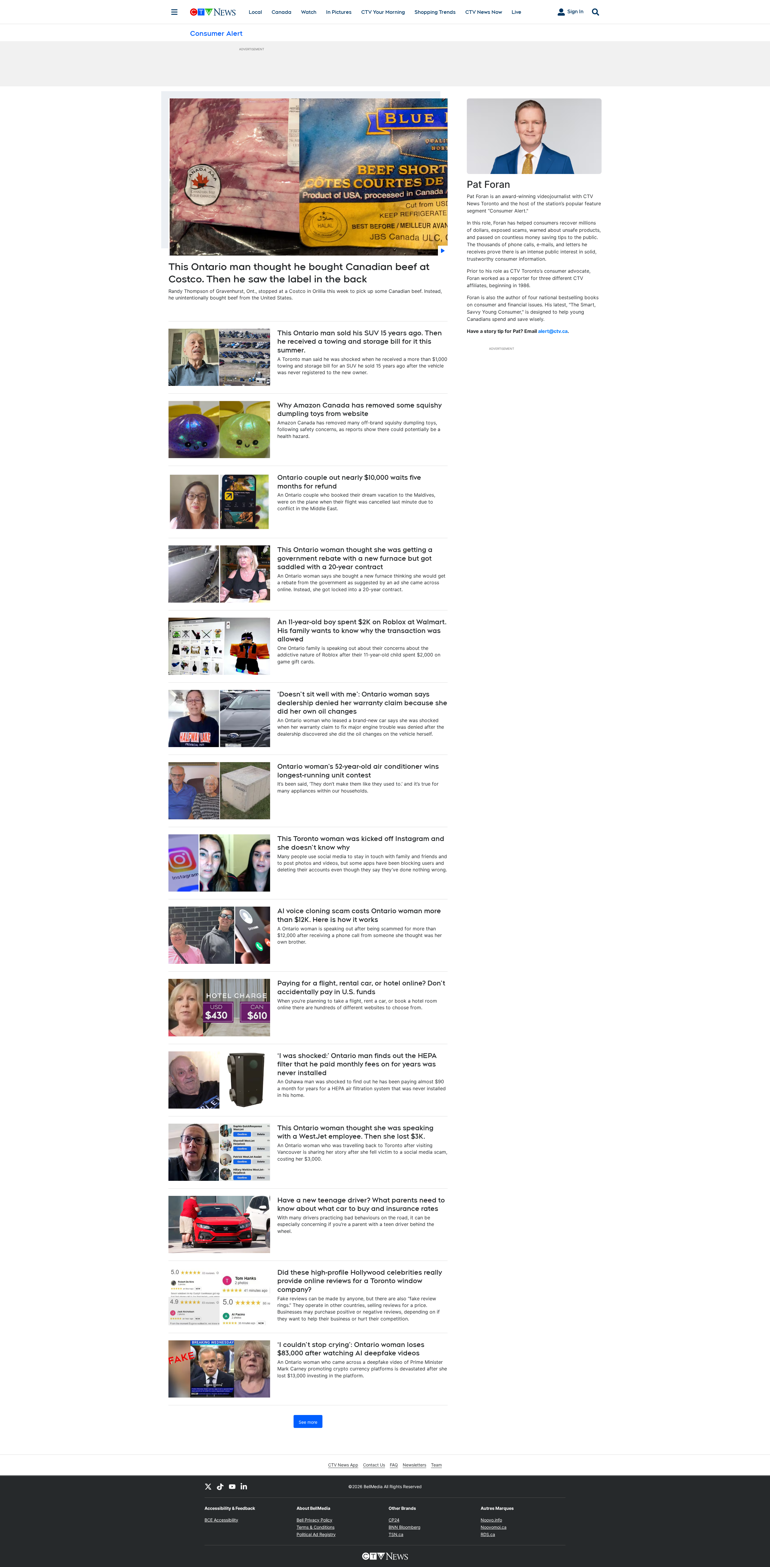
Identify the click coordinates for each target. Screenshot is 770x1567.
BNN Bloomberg (404, 1527)
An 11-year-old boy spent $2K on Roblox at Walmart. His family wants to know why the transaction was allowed (362, 630)
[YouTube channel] (232, 1486)
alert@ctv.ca (553, 331)
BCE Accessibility (221, 1519)
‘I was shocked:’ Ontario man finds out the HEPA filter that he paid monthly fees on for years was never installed (357, 1064)
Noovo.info (491, 1519)
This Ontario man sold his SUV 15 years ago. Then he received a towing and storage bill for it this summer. (359, 341)
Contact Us (374, 1464)
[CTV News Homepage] (213, 12)
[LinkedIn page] (244, 1486)
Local (255, 12)
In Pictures (339, 12)
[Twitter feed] (208, 1486)
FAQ (394, 1464)
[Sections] (174, 12)
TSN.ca (396, 1534)
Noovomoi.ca (494, 1527)
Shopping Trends (435, 12)
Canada (281, 12)
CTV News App (343, 1464)
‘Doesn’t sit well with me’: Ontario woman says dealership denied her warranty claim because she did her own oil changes (362, 702)
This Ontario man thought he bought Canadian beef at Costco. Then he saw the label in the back (299, 273)
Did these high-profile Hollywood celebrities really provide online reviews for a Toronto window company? (359, 1280)
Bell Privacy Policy (314, 1519)
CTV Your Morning (383, 12)
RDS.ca (488, 1534)
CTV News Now (483, 12)
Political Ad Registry (316, 1534)
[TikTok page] (220, 1486)
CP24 (394, 1519)
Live (516, 12)
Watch (308, 12)
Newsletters (414, 1464)
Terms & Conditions (315, 1527)
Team (436, 1464)
